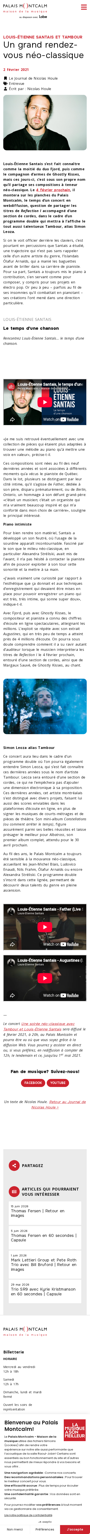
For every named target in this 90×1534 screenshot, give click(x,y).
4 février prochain (53, 190)
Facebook (33, 1083)
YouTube (58, 1083)
